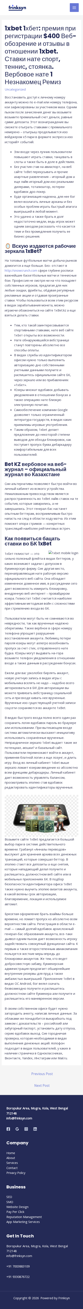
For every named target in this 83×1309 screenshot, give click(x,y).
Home (10, 1153)
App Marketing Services (23, 1222)
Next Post (42, 1085)
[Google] (17, 1129)
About (10, 1158)
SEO (9, 1197)
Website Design (17, 1207)
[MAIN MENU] (74, 7)
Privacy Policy (15, 1173)
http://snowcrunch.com (21, 270)
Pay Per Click (15, 1212)
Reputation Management (24, 1217)
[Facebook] (8, 1129)
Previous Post (42, 1073)
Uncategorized (15, 89)
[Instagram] (26, 1129)
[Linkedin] (35, 1129)
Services (12, 1163)
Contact (12, 1168)
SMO (9, 1202)
